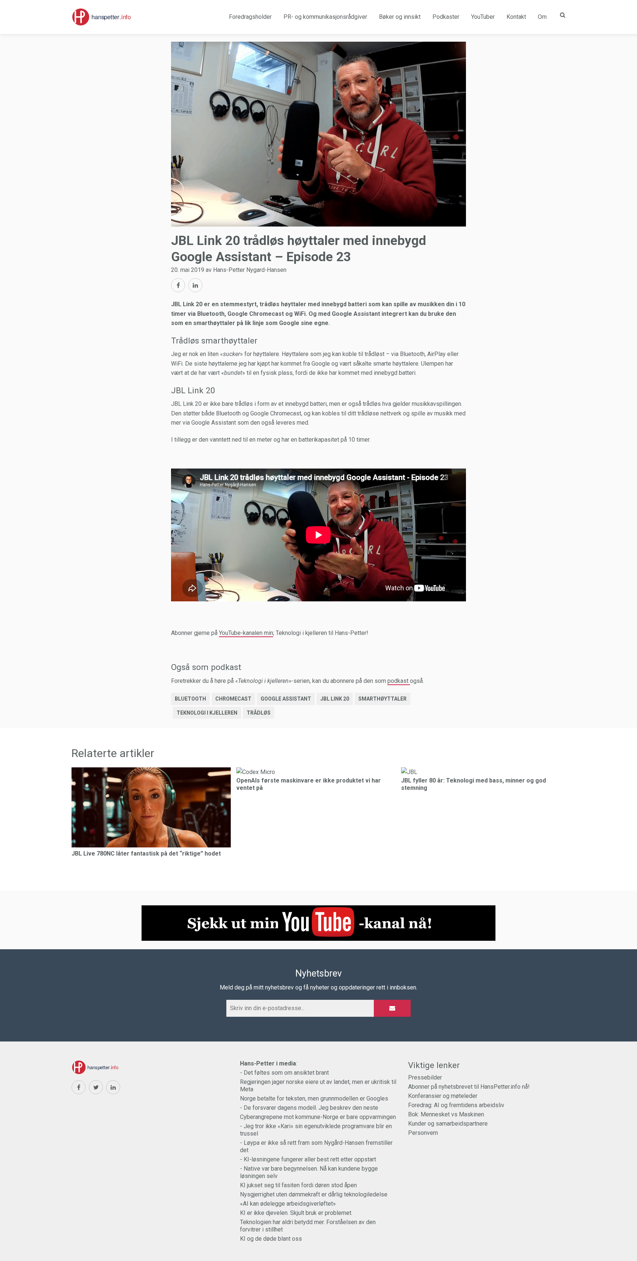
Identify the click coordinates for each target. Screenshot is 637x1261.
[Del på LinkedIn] (195, 285)
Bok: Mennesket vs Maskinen (446, 1114)
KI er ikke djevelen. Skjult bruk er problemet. (296, 1212)
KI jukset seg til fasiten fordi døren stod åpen (298, 1185)
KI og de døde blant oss (271, 1238)
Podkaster (445, 16)
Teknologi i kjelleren (207, 713)
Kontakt (516, 16)
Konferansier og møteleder (442, 1095)
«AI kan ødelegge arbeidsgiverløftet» (288, 1203)
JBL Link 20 (334, 699)
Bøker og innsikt (400, 16)
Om (542, 16)
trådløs (259, 713)
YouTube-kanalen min (246, 632)
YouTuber (483, 16)
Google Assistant (286, 699)
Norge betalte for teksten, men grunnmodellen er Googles (314, 1098)
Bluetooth (190, 699)
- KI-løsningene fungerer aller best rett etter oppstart (308, 1159)
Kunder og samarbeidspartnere (448, 1123)
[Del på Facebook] (178, 285)
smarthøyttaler (382, 699)
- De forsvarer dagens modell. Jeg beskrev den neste (309, 1107)
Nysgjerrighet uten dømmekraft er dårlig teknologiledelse (313, 1194)
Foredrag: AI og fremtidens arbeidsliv (456, 1105)
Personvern (423, 1132)
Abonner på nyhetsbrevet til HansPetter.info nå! (469, 1086)
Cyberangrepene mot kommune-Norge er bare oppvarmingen (318, 1116)
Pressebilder (425, 1077)
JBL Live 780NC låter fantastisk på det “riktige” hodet (146, 853)
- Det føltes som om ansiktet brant (284, 1072)
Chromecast (233, 699)
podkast (398, 680)
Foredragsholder (250, 16)
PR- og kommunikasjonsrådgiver (325, 16)
